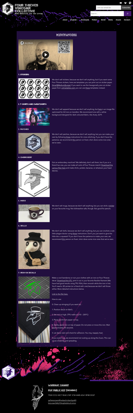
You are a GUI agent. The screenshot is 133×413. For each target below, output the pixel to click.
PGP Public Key (56, 390)
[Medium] (61, 85)
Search (53, 10)
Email (98, 1)
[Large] (67, 85)
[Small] (54, 85)
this (74, 140)
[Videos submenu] (97, 19)
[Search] (127, 13)
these (87, 88)
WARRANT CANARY (58, 385)
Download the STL (64, 281)
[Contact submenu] (130, 19)
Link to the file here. (60, 294)
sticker (111, 206)
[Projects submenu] (77, 19)
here (100, 109)
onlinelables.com (68, 88)
